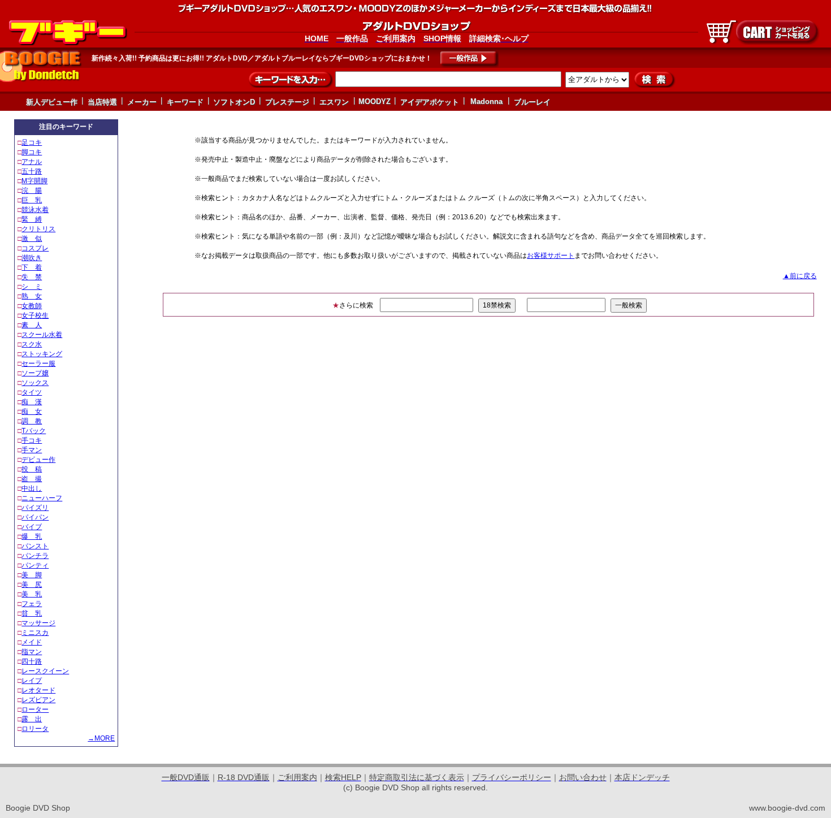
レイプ (31, 681)
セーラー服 (38, 363)
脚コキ (31, 152)
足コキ (31, 142)
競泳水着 (35, 210)
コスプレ (35, 248)
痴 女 (31, 412)
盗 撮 (31, 479)
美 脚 (31, 575)
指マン (31, 652)
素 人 (31, 325)
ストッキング (41, 354)
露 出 (31, 719)
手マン (31, 450)
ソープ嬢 (35, 373)
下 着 (31, 267)
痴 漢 (31, 402)
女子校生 (35, 315)
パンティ (35, 565)
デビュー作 (38, 460)
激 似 (31, 239)
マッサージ (38, 623)
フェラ (31, 604)
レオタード (38, 690)
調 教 (31, 421)
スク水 (31, 344)
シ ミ (31, 287)
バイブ (31, 527)
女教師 (31, 306)
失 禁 (31, 277)
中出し (31, 488)
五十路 (31, 171)
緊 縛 (31, 219)
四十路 (31, 661)
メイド (31, 642)
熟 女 (31, 296)
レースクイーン (45, 671)
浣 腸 (31, 190)
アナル (31, 162)
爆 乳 (31, 536)
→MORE (101, 738)
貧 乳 (31, 613)
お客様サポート (550, 255)
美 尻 (31, 584)
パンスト (35, 546)
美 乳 (31, 594)
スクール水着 (41, 335)
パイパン (35, 517)
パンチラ (35, 556)
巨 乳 (31, 200)
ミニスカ (35, 633)
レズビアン (38, 700)
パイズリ (35, 508)
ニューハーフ (41, 498)
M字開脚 (34, 181)
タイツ (31, 392)
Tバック (33, 431)
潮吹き (31, 258)
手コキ (31, 440)
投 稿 (31, 469)
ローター (35, 709)
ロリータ (35, 729)
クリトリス (38, 229)
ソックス (35, 383)
